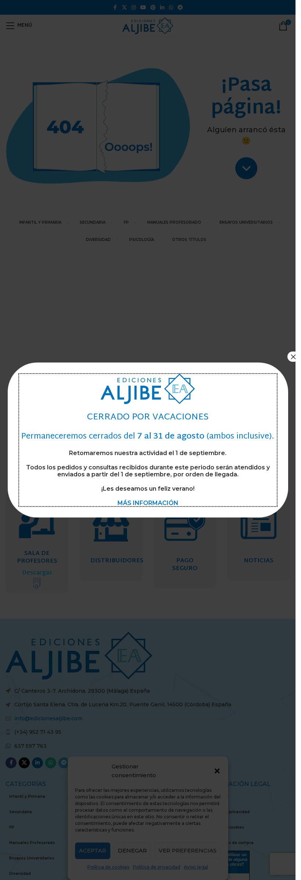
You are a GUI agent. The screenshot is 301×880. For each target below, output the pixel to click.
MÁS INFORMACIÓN (147, 502)
